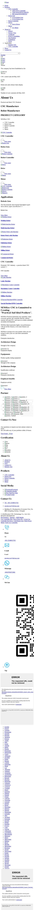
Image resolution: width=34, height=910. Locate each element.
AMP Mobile (20, 517)
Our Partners (12, 38)
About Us (7, 29)
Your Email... (5, 433)
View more (7, 141)
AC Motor (15, 27)
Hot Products (5, 517)
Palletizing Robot (6, 243)
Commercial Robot (7, 257)
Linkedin (14, 491)
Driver (10, 22)
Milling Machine (6, 296)
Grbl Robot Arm (19, 521)
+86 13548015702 (10, 540)
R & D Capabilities (14, 36)
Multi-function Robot (7, 228)
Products (7, 7)
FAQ (6, 463)
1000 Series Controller (19, 10)
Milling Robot (5, 250)
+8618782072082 (10, 572)
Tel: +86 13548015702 (11, 503)
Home (6, 5)
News (6, 48)
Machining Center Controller (10, 288)
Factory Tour (12, 33)
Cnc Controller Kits (6, 519)
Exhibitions (11, 39)
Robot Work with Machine (9, 235)
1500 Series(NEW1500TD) (20, 12)
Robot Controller (13, 21)
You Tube (15, 493)
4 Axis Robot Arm (17, 17)
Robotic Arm (12, 45)
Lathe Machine (5, 281)
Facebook (15, 489)
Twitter (12, 494)
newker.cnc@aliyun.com (12, 506)
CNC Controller (13, 9)
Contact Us (8, 50)
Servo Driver (16, 24)
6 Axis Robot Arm (17, 19)
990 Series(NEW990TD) (19, 14)
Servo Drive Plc (18, 519)
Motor (10, 26)
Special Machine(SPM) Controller (11, 303)
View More (4, 215)
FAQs (10, 41)
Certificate (11, 34)
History (10, 31)
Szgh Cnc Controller (11, 522)
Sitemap (12, 517)
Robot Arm (11, 16)
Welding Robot (5, 220)
